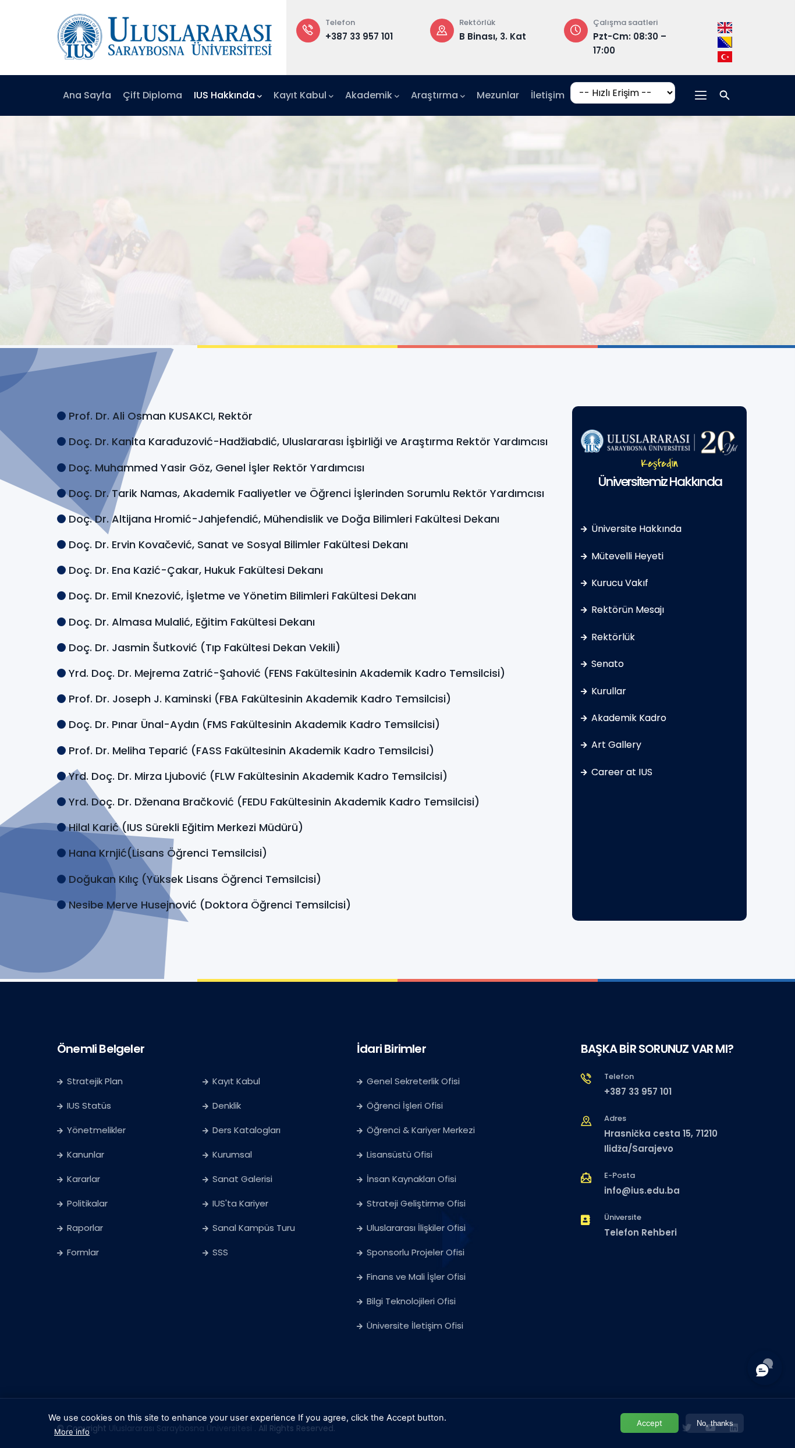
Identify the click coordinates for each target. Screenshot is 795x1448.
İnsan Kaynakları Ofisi (411, 1179)
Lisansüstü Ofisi (399, 1154)
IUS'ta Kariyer (240, 1203)
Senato (606, 663)
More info (72, 1431)
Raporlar (85, 1228)
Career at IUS (620, 772)
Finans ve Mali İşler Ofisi (416, 1276)
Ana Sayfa (87, 95)
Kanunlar (85, 1154)
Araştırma (434, 95)
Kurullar (607, 691)
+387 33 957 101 (359, 36)
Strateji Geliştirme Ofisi (417, 1203)
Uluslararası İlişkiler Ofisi (416, 1228)
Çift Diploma (152, 95)
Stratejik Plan (95, 1081)
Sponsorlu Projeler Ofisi (415, 1252)
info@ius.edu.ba (642, 1190)
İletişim (548, 95)
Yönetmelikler (96, 1130)
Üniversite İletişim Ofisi (415, 1325)
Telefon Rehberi (640, 1232)
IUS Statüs (89, 1105)
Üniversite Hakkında (635, 528)
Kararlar (83, 1179)
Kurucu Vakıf (618, 583)
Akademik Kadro (627, 718)
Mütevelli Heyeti (626, 556)
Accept (649, 1423)
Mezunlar (498, 95)
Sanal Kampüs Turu (253, 1228)
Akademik (368, 95)
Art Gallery (615, 744)
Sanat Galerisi (242, 1179)
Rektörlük (612, 637)
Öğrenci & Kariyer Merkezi (421, 1130)
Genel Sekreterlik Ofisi (413, 1081)
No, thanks (715, 1423)
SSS (220, 1252)
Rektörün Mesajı (626, 609)
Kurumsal (232, 1154)
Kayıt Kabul (300, 95)
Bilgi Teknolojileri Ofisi (411, 1301)
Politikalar (87, 1203)
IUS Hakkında (224, 95)
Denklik (226, 1105)
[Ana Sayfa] (164, 34)
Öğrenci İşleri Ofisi (405, 1105)
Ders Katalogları (246, 1130)
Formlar (83, 1252)
